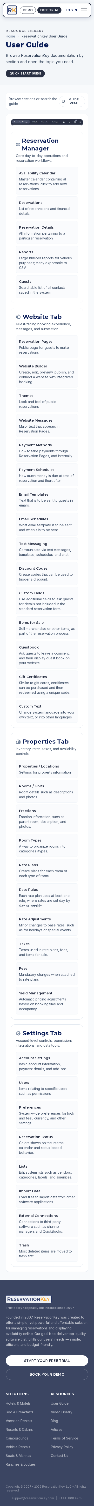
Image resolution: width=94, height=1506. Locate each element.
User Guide (60, 1403)
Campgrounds (17, 1438)
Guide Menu (74, 101)
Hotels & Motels (18, 1403)
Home (10, 36)
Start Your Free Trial (47, 1360)
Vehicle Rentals (18, 1447)
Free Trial (49, 10)
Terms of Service (64, 1438)
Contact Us (59, 1456)
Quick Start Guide (25, 73)
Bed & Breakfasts (19, 1412)
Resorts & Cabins (19, 1429)
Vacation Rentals (19, 1421)
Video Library (61, 1412)
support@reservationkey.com (33, 1498)
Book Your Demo (47, 1374)
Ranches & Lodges (21, 1464)
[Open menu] (84, 10)
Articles (56, 1429)
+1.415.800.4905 (70, 1498)
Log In (71, 10)
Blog (54, 1421)
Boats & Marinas (18, 1456)
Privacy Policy (62, 1447)
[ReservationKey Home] (12, 10)
